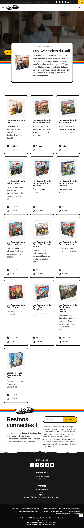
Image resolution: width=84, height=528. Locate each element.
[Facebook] (56, 2)
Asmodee (14, 508)
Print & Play (18, 2)
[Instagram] (59, 2)
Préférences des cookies (30, 508)
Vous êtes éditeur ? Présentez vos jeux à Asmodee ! (42, 497)
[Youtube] (68, 2)
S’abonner (70, 419)
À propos (42, 495)
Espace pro (42, 479)
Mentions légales (74, 511)
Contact (42, 486)
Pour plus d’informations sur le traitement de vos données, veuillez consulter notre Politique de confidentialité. (60, 444)
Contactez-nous (42, 490)
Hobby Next (10, 2)
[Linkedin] (65, 2)
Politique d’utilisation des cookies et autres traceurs (61, 508)
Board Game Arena (26, 2)
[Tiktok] (62, 2)
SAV (42, 492)
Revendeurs (42, 472)
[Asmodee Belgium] (12, 7)
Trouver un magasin (36, 2)
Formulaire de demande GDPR (53, 511)
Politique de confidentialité (28, 511)
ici (62, 434)
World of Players (46, 2)
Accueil (3, 2)
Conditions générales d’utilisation (68, 514)
